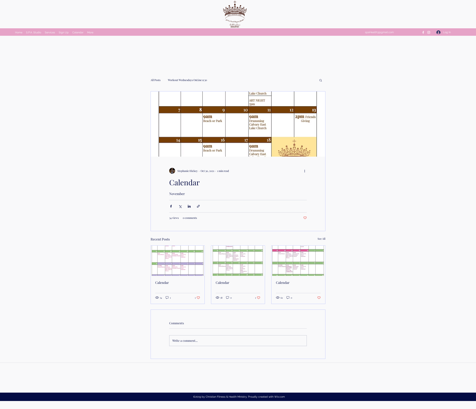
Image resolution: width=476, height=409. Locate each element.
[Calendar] (178, 261)
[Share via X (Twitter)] (180, 206)
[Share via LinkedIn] (189, 206)
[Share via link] (198, 206)
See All (321, 238)
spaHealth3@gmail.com (379, 32)
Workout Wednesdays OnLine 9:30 (187, 80)
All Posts (155, 80)
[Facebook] (423, 32)
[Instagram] (429, 32)
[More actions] (304, 171)
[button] (320, 80)
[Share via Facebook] (171, 206)
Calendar (162, 282)
